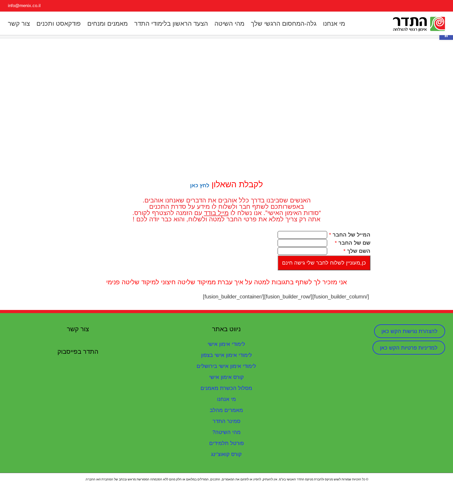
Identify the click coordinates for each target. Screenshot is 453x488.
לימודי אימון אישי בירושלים (226, 366)
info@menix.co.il (24, 5)
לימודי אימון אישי (226, 344)
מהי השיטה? (226, 432)
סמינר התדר (226, 421)
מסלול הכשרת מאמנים (226, 388)
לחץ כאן (199, 185)
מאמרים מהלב (226, 410)
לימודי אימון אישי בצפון (226, 355)
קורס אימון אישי (226, 377)
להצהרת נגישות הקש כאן (409, 331)
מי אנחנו (226, 399)
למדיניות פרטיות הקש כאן (409, 348)
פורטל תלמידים (226, 443)
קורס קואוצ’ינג (226, 454)
